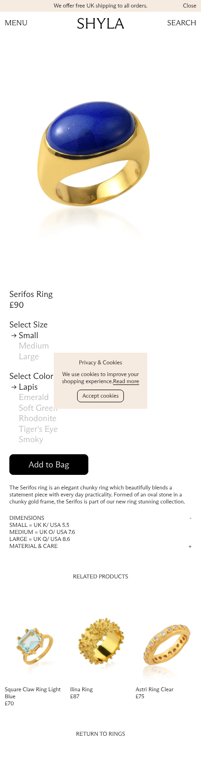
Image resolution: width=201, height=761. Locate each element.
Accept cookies (100, 395)
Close (189, 5)
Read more (126, 381)
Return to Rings (100, 734)
